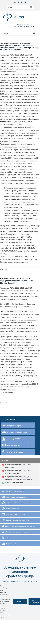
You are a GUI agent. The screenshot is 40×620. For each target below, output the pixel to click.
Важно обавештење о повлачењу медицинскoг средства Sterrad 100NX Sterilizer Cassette (16, 281)
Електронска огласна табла (15, 514)
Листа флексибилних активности (17, 532)
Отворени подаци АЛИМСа (15, 491)
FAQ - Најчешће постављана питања (18, 503)
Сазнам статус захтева (14, 483)
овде (25, 262)
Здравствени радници (17, 432)
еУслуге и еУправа (15, 452)
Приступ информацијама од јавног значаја (20, 526)
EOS (7, 538)
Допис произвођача (7, 392)
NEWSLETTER (11, 543)
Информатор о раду (13, 508)
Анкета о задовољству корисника (17, 520)
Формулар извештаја (8, 389)
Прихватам (20, 601)
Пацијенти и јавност (16, 426)
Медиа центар (13, 445)
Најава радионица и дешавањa (16, 497)
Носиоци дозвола (15, 439)
